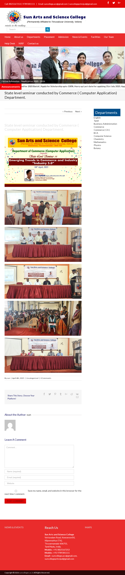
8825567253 (15, 4)
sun (8, 378)
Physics (97, 145)
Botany (97, 148)
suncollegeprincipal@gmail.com (83, 4)
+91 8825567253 (61, 549)
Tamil (96, 120)
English (97, 117)
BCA (96, 133)
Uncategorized (32, 378)
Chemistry (99, 139)
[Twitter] (113, 3)
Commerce (99, 127)
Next (121, 64)
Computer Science (102, 136)
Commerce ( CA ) (102, 130)
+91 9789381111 (61, 552)
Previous (4, 64)
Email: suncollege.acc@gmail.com (53, 4)
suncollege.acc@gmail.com (64, 555)
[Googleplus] (119, 3)
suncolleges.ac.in (26, 572)
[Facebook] (108, 3)
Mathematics (100, 142)
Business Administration (105, 123)
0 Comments (46, 378)
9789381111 (29, 4)
